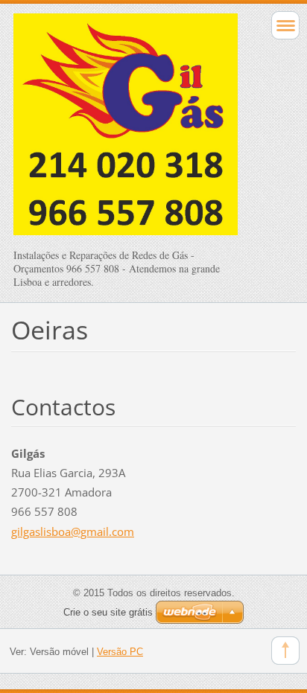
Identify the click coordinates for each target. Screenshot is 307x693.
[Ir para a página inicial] (125, 131)
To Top (285, 650)
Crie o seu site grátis (108, 612)
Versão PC (120, 651)
